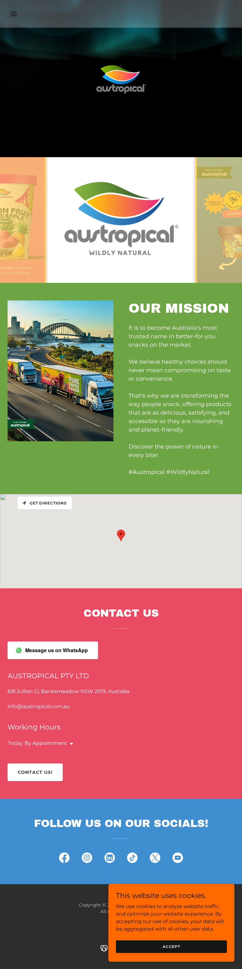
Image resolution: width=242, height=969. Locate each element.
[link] (64, 859)
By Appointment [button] (46, 743)
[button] (25, 14)
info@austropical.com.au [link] (39, 706)
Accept (171, 946)
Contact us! (35, 772)
